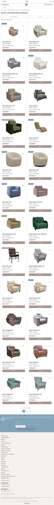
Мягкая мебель (4, 435)
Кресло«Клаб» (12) (6, 41)
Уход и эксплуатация (6, 443)
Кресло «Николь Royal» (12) (35, 394)
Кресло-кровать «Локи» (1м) (35, 202)
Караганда (3, 461)
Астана (2, 459)
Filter (40, 16)
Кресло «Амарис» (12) (7, 298)
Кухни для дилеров (5, 474)
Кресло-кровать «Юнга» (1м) (9, 234)
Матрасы (3, 439)
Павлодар (3, 465)
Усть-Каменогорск (5, 470)
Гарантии (3, 445)
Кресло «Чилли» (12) (33, 137)
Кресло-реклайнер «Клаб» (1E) (36, 73)
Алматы (3, 457)
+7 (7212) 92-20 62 (5, 480)
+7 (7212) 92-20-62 (5, 484)
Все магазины (4, 452)
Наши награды (4, 446)
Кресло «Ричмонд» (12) (34, 330)
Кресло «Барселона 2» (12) (8, 105)
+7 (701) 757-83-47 (48, 4)
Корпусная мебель (5, 437)
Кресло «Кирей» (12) (33, 362)
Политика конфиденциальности (8, 476)
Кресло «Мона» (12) (6, 169)
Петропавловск (4, 467)
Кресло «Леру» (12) (33, 105)
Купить (14, 50)
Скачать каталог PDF (6, 448)
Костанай (3, 463)
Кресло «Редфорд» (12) (7, 330)
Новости (3, 441)
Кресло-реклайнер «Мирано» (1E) (10, 73)
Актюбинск (3, 456)
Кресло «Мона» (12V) (34, 169)
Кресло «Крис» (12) (6, 202)
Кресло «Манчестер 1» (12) (8, 362)
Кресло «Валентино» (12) (34, 298)
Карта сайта (27, 503)
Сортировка (14, 16)
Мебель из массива (5, 450)
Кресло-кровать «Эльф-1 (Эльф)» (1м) (37, 234)
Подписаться (20, 426)
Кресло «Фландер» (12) (7, 394)
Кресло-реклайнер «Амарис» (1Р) (36, 266)
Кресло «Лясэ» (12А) (7, 266)
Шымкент (3, 472)
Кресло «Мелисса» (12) (7, 137)
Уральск (3, 468)
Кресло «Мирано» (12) (34, 41)
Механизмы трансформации (7, 454)
